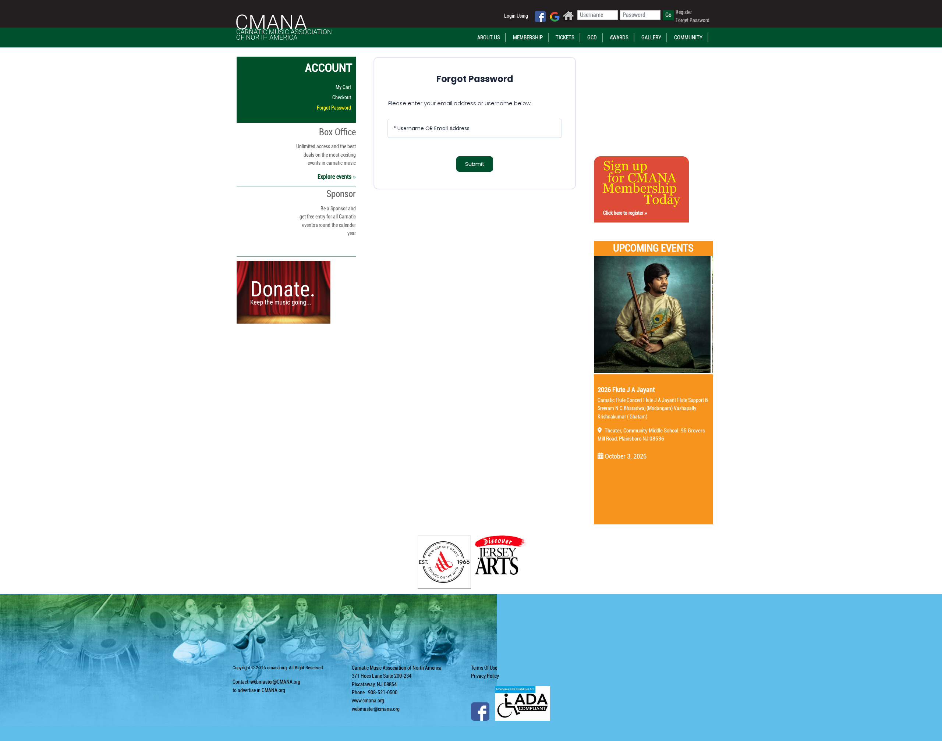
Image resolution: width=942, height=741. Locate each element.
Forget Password (692, 20)
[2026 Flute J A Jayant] (653, 315)
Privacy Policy (485, 676)
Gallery (651, 37)
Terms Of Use (484, 668)
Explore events (335, 176)
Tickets (565, 37)
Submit (475, 164)
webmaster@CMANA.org (275, 682)
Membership (528, 37)
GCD (592, 37)
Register (684, 12)
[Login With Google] (555, 16)
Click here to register (623, 213)
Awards (619, 37)
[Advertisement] (641, 96)
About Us (488, 37)
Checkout (341, 97)
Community (688, 37)
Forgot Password (334, 108)
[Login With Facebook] (540, 16)
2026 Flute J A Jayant (626, 389)
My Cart (343, 87)
